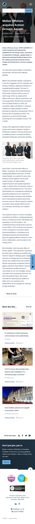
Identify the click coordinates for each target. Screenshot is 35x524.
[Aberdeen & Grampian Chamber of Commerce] (4, 4)
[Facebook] (19, 504)
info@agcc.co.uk (18, 509)
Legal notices (13, 518)
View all (28, 307)
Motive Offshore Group (10, 48)
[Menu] (31, 4)
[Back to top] (30, 469)
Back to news (11, 294)
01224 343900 (18, 511)
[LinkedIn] (16, 504)
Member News (8, 33)
